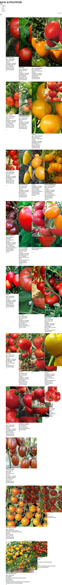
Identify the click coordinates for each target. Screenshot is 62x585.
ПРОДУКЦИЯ (4, 6)
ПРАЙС (3, 9)
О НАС (3, 7)
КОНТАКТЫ (4, 11)
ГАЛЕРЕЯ (3, 8)
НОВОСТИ (3, 10)
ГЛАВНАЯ (3, 5)
